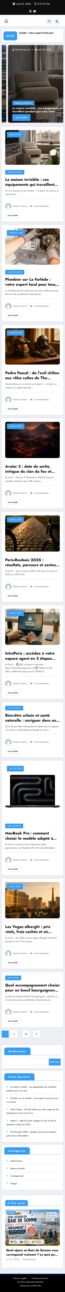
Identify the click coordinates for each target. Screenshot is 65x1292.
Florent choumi (12, 49)
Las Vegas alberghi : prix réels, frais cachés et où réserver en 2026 (27, 929)
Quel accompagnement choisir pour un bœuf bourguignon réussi (32, 988)
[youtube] (34, 11)
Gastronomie (13, 978)
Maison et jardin (13, 103)
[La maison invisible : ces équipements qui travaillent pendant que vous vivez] (32, 147)
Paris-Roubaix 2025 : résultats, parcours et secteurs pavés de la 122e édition (32, 562)
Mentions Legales (20, 1278)
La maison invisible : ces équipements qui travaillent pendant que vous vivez (27, 110)
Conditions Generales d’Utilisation (30, 1282)
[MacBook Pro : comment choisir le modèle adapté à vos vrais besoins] (32, 791)
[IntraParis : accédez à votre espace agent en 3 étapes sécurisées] (32, 626)
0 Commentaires (41, 206)
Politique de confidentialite (30, 1285)
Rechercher (17, 1051)
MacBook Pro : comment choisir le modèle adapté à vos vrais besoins (29, 836)
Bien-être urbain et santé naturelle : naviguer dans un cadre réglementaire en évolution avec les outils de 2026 (30, 718)
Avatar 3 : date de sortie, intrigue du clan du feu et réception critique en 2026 (30, 469)
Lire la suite (10, 117)
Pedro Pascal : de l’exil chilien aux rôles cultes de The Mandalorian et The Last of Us (32, 375)
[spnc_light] (57, 21)
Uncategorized (14, 708)
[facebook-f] (30, 11)
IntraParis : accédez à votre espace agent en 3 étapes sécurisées (30, 656)
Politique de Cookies (40, 1278)
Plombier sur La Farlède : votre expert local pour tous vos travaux (30, 282)
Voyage (13, 1183)
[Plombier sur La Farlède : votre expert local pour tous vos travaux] (32, 246)
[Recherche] (49, 21)
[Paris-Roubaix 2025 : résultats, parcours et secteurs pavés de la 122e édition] (32, 533)
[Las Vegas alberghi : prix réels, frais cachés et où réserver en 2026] (32, 900)
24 (26, 1033)
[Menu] (6, 21)
